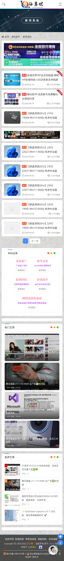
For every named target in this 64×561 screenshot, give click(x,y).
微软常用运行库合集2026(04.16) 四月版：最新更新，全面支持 (31, 411)
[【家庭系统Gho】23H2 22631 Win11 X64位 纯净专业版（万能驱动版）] (12, 189)
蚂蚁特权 (42, 538)
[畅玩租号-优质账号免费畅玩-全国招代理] (12, 98)
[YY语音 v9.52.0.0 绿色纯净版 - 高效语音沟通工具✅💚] (32, 347)
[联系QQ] (60, 536)
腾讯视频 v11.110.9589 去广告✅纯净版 (25, 383)
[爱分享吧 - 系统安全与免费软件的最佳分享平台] (32, 4)
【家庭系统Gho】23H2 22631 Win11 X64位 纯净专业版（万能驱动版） (39, 190)
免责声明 (9, 538)
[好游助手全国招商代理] (32, 61)
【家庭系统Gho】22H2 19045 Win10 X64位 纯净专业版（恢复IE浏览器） (39, 228)
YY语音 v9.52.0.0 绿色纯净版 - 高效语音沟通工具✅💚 (31, 353)
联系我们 (21, 270)
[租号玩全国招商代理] (32, 134)
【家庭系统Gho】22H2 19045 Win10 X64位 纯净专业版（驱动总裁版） (39, 209)
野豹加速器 (30, 538)
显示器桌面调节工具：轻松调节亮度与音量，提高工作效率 (32, 440)
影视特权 (19, 538)
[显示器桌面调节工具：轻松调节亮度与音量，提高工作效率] (32, 434)
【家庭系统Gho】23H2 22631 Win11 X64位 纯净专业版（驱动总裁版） (39, 171)
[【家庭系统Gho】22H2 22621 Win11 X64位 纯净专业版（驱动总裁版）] (12, 151)
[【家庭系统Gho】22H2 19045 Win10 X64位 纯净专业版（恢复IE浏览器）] (12, 227)
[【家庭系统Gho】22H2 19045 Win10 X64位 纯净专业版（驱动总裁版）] (12, 208)
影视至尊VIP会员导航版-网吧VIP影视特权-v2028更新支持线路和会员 (40, 79)
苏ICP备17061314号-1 (16, 553)
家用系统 (27, 36)
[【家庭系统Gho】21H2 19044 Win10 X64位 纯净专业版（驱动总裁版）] (12, 117)
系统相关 (15, 36)
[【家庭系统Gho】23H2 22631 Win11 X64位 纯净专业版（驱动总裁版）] (12, 170)
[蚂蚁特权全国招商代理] (32, 54)
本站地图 (53, 538)
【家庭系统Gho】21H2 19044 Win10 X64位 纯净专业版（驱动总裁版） (39, 117)
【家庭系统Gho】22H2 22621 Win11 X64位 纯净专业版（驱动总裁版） (39, 152)
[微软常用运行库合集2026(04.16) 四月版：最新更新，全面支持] (32, 405)
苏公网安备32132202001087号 (43, 553)
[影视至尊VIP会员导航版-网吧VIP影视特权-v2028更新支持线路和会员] (12, 79)
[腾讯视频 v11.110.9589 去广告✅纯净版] (32, 376)
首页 (7, 36)
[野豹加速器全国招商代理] (32, 46)
